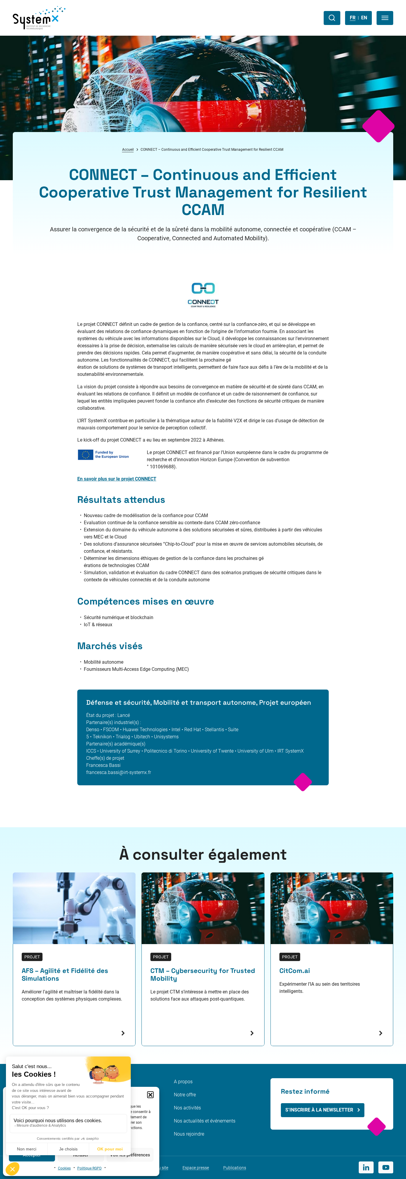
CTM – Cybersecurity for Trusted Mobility (202, 974)
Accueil (128, 149)
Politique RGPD (89, 1168)
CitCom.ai (294, 971)
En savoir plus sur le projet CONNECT (116, 479)
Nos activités (187, 1108)
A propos (183, 1081)
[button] (150, 1095)
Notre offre (185, 1095)
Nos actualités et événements (204, 1121)
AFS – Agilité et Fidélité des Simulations (65, 974)
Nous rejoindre (189, 1134)
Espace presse (195, 1167)
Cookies (64, 1168)
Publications (234, 1167)
